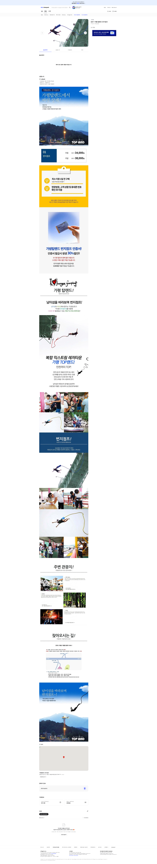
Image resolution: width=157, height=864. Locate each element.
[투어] (46, 11)
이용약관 (48, 847)
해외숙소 (46, 14)
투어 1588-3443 (72, 852)
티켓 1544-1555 (78, 852)
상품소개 (58, 50)
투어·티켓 (58, 14)
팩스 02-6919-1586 (72, 853)
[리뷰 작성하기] (87, 811)
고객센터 (106, 847)
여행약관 (75, 847)
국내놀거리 (69, 14)
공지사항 (99, 847)
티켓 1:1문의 (76, 855)
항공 (42, 14)
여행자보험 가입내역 (84, 847)
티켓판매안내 (92, 847)
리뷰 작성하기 (63, 834)
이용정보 (70, 50)
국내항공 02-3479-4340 (82, 854)
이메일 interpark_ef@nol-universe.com (106, 853)
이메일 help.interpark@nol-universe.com (83, 853)
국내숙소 (64, 14)
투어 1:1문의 (71, 855)
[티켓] (50, 11)
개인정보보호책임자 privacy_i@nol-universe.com (108, 854)
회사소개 (42, 847)
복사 (63, 774)
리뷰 (82, 50)
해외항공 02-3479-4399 (73, 854)
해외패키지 (52, 14)
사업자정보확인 (53, 853)
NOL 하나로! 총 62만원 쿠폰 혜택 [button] (59, 7)
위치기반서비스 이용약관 (66, 847)
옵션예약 (45, 50)
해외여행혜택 (77, 14)
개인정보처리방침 (56, 847)
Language (113, 847)
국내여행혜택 (84, 14)
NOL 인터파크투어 (43, 814)
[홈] (41, 11)
